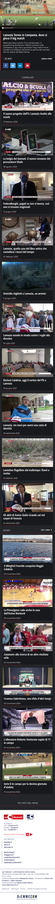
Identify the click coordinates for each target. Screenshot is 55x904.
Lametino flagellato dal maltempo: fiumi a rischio (26, 471)
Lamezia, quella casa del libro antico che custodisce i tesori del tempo (25, 250)
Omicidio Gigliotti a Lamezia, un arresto (24, 293)
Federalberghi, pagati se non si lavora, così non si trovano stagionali (26, 205)
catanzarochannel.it (12, 862)
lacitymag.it (9, 852)
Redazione (5, 889)
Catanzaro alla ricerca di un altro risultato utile (26, 655)
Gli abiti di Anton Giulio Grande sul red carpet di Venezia (24, 516)
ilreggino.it (9, 855)
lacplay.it (8, 842)
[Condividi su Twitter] (12, 66)
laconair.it (8, 847)
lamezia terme (46, 59)
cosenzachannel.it (12, 857)
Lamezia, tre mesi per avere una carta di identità (25, 426)
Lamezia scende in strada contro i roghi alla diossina (26, 336)
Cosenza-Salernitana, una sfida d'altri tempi (27, 698)
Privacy (22, 889)
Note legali (15, 889)
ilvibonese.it (9, 860)
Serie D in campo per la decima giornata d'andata (25, 785)
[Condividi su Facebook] (5, 66)
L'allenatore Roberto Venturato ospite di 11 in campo (27, 741)
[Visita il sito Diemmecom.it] (27, 901)
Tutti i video (45, 530)
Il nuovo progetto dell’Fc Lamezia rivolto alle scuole (27, 115)
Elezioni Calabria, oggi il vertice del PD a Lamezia (24, 381)
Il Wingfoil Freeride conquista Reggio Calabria (24, 567)
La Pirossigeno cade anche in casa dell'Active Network (22, 611)
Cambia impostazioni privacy (37, 889)
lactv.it (7, 845)
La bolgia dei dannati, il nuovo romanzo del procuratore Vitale (26, 160)
